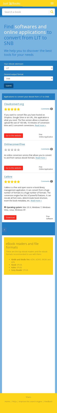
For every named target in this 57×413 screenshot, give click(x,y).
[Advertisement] (28, 305)
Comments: (46, 109)
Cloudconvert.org (14, 104)
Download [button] (10, 217)
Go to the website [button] (13, 135)
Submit (9, 85)
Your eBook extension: (13, 64)
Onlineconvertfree (14, 144)
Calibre (8, 176)
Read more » (40, 125)
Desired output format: (14, 74)
